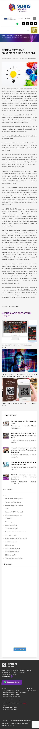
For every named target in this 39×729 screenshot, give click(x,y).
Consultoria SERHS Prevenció (14, 512)
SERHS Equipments (11, 542)
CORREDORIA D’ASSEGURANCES (11, 690)
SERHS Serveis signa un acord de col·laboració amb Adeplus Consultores (23, 477)
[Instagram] (31, 23)
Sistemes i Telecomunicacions (14, 558)
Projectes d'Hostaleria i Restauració (16, 538)
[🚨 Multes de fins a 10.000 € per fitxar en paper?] (19, 598)
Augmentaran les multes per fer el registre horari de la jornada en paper (23, 435)
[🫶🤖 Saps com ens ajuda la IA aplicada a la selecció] (19, 637)
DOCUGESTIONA (32, 690)
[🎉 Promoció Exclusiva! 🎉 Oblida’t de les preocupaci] (19, 579)
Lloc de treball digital (11, 528)
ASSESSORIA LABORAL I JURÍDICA (11, 694)
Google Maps (6, 676)
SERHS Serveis (32, 58)
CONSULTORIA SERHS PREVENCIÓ (11, 701)
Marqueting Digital (11, 535)
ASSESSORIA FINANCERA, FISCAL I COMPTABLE (14, 692)
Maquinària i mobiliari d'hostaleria (15, 532)
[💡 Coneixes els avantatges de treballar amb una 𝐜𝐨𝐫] (19, 617)
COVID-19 (8, 518)
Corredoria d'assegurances (13, 515)
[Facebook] (23, 23)
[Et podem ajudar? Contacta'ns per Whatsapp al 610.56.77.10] (17, 23)
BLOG (7, 508)
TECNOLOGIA (30, 688)
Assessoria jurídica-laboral (13, 502)
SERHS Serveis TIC (10, 555)
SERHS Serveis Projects (12, 552)
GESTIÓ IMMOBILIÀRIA (8, 698)
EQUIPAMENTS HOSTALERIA (10, 709)
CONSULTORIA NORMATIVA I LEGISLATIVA (14, 703)
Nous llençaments (14, 306)
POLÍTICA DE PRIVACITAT (23, 723)
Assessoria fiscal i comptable (14, 498)
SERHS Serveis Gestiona (12, 548)
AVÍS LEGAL (12, 723)
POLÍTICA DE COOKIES (8, 725)
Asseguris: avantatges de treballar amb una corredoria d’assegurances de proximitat (23, 450)
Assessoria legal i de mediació (14, 505)
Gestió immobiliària (11, 525)
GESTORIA (4, 688)
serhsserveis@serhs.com (9, 674)
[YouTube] (35, 23)
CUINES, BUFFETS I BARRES (10, 707)
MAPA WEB (5, 723)
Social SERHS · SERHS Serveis (23, 720)
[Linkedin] (27, 23)
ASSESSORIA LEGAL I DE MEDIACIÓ (11, 696)
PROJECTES (4, 705)
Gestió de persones (11, 522)
